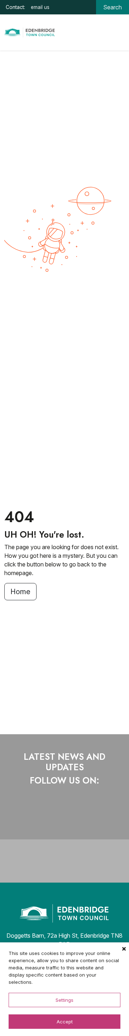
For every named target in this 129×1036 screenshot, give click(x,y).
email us (40, 7)
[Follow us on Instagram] (70, 814)
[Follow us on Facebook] (41, 814)
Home (20, 591)
